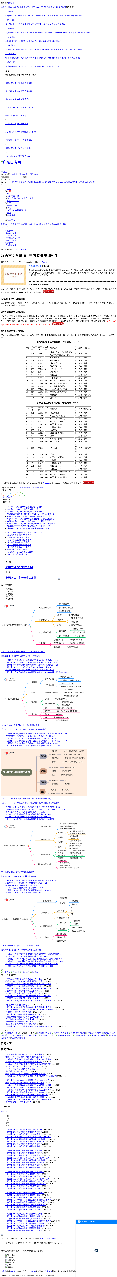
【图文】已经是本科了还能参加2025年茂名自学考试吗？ (28, 1221)
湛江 (57, 182)
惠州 (45, 182)
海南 (31, 198)
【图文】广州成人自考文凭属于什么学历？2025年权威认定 (29, 1001)
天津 (9, 213)
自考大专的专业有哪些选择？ (19, 545)
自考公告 (8, 224)
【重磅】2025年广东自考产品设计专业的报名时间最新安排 (24, 729)
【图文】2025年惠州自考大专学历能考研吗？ (23, 1207)
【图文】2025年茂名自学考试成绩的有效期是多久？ (26, 1223)
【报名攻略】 (10, 54)
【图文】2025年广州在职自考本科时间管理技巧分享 (26, 1095)
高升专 (14, 174)
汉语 (36, 488)
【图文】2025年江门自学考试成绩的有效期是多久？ (26, 1181)
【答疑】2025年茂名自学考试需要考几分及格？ (24, 1214)
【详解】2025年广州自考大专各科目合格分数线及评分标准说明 (31, 1076)
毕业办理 (34, 1035)
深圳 (16, 182)
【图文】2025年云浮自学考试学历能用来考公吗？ (25, 1142)
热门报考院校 (44, 7)
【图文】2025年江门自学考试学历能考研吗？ (23, 1186)
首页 (3, 224)
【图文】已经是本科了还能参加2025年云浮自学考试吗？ (28, 1137)
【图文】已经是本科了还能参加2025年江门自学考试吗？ (28, 1179)
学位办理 (51, 1035)
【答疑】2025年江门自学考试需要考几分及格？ (24, 1172)
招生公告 (6, 972)
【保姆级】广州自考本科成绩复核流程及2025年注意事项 (28, 1085)
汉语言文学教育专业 (26, 488)
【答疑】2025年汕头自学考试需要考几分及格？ (24, 1151)
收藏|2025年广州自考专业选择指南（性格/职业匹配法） (29, 521)
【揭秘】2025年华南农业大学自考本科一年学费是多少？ (28, 1100)
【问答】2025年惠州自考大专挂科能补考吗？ (23, 1195)
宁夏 (15, 205)
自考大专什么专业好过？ (17, 554)
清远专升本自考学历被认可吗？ (18, 1022)
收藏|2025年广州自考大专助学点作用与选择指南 (24, 1057)
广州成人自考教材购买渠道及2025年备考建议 (23, 979)
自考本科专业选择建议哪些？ (19, 540)
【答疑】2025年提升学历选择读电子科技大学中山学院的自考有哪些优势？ (31, 803)
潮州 (94, 182)
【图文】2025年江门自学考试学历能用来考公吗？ (25, 1184)
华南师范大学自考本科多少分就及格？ (21, 1024)
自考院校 (24, 224)
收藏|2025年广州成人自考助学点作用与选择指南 (24, 981)
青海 (9, 208)
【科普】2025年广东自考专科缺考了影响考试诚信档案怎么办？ (31, 1026)
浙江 (9, 220)
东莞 (49, 182)
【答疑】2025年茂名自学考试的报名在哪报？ (23, 1231)
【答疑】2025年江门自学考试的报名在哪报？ (23, 1188)
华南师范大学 (10, 240)
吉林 (9, 201)
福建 (9, 193)
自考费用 (29, 174)
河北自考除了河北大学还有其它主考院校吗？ (23, 1017)
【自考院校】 (10, 37)
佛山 (29, 182)
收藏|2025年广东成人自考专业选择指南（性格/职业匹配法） (31, 524)
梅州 (74, 182)
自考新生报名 (6, 7)
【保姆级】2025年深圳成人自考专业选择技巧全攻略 (28, 528)
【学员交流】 (10, 62)
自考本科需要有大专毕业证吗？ (18, 1102)
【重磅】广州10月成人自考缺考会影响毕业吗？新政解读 (28, 996)
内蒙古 (10, 205)
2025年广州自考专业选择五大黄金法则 (22, 509)
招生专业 (16, 972)
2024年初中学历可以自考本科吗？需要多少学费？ (25, 1097)
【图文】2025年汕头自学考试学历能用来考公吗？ (25, 1163)
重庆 (13, 220)
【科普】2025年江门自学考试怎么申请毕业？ (23, 1176)
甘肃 (13, 196)
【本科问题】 (10, 11)
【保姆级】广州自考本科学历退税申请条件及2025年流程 (28, 1090)
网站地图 (62, 7)
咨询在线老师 (6, 497)
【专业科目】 (10, 28)
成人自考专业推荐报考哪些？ (19, 535)
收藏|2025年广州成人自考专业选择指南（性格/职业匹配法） (31, 519)
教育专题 (35, 7)
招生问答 (25, 972)
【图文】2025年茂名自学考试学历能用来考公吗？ (25, 1226)
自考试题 (54, 7)
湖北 (23, 198)
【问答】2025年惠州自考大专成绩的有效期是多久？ (26, 1202)
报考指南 (13, 1033)
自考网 (11, 3)
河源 (53, 182)
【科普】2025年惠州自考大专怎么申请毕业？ (23, 1197)
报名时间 (21, 174)
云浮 (90, 182)
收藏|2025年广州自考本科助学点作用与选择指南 (24, 1083)
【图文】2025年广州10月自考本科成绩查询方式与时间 (27, 1087)
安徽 (9, 189)
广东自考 (43, 262)
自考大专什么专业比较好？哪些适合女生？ (24, 533)
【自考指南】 (10, 45)
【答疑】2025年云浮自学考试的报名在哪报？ (23, 1146)
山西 (9, 210)
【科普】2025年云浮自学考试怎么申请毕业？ (23, 1134)
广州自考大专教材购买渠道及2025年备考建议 (23, 1054)
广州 (12, 182)
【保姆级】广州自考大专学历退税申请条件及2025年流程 (28, 1064)
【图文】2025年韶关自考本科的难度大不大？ (23, 1014)
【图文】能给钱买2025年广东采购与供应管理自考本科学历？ (30, 1010)
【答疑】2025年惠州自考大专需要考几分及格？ (24, 1193)
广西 (17, 196)
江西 (17, 201)
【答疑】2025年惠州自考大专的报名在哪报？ (23, 1210)
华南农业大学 (10, 233)
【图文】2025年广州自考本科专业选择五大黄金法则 (26, 1092)
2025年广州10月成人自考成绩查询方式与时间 (23, 986)
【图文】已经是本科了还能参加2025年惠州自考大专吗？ (28, 1200)
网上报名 (63, 224)
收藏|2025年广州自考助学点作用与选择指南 (18, 876)
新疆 (13, 215)
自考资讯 (16, 224)
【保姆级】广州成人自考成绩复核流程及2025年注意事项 (28, 984)
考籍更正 (68, 1035)
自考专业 (32, 224)
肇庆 (70, 182)
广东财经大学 (10, 245)
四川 (17, 210)
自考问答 (39, 224)
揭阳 (33, 182)
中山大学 (9, 231)
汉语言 (40, 488)
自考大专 (47, 224)
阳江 (78, 182)
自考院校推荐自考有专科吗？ (17, 1071)
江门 (41, 182)
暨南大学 (9, 243)
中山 (20, 182)
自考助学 (98, 1033)
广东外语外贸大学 (12, 238)
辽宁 (9, 203)
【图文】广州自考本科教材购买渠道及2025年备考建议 (27, 1080)
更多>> (4, 1111)
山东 (13, 210)
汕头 (37, 182)
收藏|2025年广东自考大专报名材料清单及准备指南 (25, 1074)
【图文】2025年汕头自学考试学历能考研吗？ (23, 1165)
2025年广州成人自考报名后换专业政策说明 (22, 998)
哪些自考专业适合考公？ (17, 549)
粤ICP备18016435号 (48, 1238)
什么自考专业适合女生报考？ (19, 547)
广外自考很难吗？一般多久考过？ (19, 1012)
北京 (9, 191)
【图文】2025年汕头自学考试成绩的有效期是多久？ (26, 1160)
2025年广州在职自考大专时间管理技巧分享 (22, 1069)
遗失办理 (85, 1035)
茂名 (62, 182)
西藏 (9, 215)
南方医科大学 (10, 236)
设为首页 (70, 7)
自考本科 (55, 224)
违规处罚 (102, 1035)
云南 (9, 217)
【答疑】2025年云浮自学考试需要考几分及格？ (24, 1129)
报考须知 (47, 1033)
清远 (82, 182)
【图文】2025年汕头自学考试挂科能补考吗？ (23, 1153)
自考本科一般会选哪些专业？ (19, 537)
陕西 (21, 210)
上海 (25, 210)
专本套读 (37, 174)
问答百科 (27, 7)
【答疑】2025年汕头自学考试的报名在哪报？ (23, 1167)
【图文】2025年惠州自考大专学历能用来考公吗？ (25, 1205)
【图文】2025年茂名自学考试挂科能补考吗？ (23, 1216)
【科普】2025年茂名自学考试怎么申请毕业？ (23, 1219)
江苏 (13, 201)
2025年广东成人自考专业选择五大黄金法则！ (25, 512)
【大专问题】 (10, 20)
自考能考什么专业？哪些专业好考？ (22, 552)
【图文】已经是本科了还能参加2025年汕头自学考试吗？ (28, 1158)
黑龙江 (14, 198)
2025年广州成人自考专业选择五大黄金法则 (24, 507)
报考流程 (35, 972)
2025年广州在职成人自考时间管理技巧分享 (22, 993)
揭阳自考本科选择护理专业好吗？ (19, 1005)
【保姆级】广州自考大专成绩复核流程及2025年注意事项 (28, 1059)
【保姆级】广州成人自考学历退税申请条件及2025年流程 (28, 988)
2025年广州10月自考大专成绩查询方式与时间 (23, 1062)
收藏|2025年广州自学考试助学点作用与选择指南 (20, 656)
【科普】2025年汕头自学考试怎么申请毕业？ (23, 1155)
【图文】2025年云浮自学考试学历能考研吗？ (23, 1144)
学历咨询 (17, 1035)
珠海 (25, 182)
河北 (9, 198)
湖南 (28, 198)
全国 (5, 172)
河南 (19, 198)
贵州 (9, 196)
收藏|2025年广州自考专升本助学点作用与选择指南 (21, 950)
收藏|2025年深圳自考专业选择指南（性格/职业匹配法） (29, 516)
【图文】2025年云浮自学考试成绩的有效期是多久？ (26, 1139)
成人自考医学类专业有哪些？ (19, 542)
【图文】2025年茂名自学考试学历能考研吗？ (23, 1228)
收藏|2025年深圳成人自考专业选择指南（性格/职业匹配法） (31, 514)
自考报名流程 (17, 7)
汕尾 (86, 182)
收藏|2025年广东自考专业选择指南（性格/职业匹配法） (29, 526)
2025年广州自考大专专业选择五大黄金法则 (22, 1066)
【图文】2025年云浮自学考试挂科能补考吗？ (23, 1132)
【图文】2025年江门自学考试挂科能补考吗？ (23, 1174)
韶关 (66, 182)
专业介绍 (23, 249)
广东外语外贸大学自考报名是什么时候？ (21, 1019)
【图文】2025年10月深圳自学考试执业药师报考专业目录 (28, 1007)
